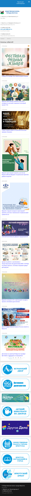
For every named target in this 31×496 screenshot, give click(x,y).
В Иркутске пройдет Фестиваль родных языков (15, 76)
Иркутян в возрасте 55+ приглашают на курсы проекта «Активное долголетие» (15, 300)
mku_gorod (5, 493)
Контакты (4, 487)
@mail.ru (10, 493)
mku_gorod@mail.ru (6, 29)
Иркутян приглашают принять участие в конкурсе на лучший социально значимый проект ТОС (14, 103)
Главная (2, 38)
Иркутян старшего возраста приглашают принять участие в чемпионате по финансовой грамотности (15, 212)
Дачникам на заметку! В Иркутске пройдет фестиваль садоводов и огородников (13, 354)
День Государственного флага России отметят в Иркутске (15, 327)
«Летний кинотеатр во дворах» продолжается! (15, 236)
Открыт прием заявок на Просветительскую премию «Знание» (14, 131)
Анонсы (9, 38)
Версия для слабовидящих (20, 2)
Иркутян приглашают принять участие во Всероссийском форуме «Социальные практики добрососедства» (15, 174)
